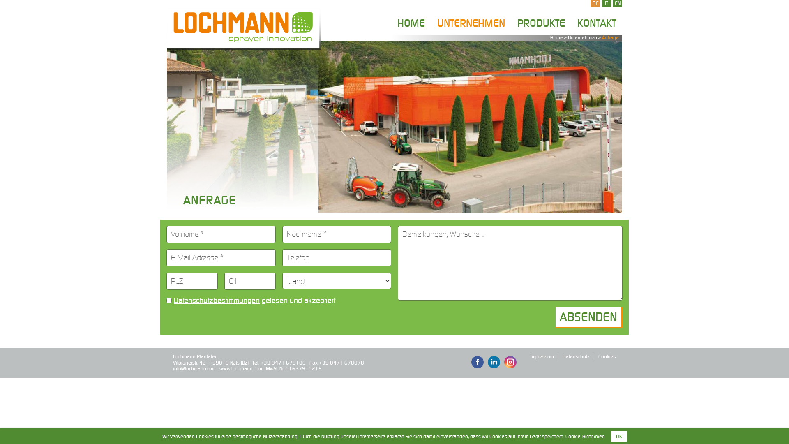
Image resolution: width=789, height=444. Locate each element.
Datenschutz (576, 357)
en (618, 3)
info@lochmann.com (194, 368)
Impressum (542, 357)
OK (619, 436)
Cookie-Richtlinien (585, 436)
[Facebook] (477, 363)
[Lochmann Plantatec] (244, 27)
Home (411, 23)
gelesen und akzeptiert (254, 300)
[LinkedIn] (494, 363)
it (606, 3)
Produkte (541, 23)
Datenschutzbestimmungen (217, 300)
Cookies (607, 357)
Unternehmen (471, 23)
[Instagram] (510, 363)
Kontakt (596, 23)
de (596, 3)
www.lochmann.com (240, 368)
